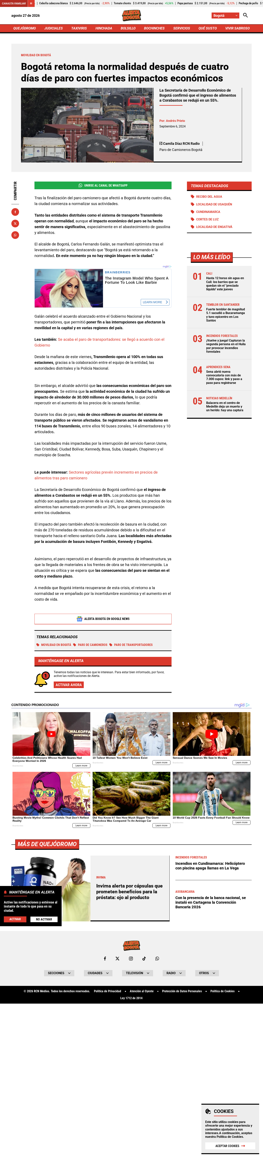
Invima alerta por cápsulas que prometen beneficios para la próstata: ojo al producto (129, 891)
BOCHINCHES (154, 28)
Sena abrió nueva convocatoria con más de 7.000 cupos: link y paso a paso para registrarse (224, 377)
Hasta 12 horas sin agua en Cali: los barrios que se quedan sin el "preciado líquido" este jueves (225, 283)
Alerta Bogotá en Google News (107, 619)
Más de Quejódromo (47, 844)
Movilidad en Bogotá (56, 645)
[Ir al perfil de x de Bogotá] (117, 958)
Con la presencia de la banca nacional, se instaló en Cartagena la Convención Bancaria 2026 (210, 902)
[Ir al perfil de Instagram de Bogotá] (131, 958)
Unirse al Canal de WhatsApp (105, 185)
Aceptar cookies (227, 1146)
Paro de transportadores (133, 645)
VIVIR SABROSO (237, 28)
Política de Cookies (230, 1137)
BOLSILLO (128, 28)
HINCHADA (103, 28)
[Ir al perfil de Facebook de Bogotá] (105, 958)
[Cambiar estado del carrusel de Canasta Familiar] (31, 3)
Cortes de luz (207, 219)
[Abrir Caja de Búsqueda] (245, 15)
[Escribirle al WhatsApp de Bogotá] (157, 958)
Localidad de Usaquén (214, 204)
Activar (15, 919)
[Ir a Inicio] (131, 15)
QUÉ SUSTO (208, 28)
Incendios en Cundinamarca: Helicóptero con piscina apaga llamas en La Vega (210, 865)
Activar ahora (69, 684)
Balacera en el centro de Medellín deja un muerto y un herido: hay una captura (224, 406)
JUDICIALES (53, 28)
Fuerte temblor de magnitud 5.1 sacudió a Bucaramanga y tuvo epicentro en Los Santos (225, 314)
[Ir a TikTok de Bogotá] (144, 958)
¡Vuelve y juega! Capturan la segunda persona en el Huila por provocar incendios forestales (226, 346)
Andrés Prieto (175, 121)
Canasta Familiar (14, 3)
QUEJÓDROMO (24, 28)
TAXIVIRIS (79, 28)
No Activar (44, 919)
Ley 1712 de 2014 (131, 998)
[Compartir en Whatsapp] (15, 235)
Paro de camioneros (92, 645)
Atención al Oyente (142, 991)
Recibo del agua (209, 196)
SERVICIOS (181, 28)
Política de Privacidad (107, 991)
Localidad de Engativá (214, 227)
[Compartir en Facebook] (15, 212)
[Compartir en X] (15, 223)
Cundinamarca (208, 212)
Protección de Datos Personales (182, 991)
